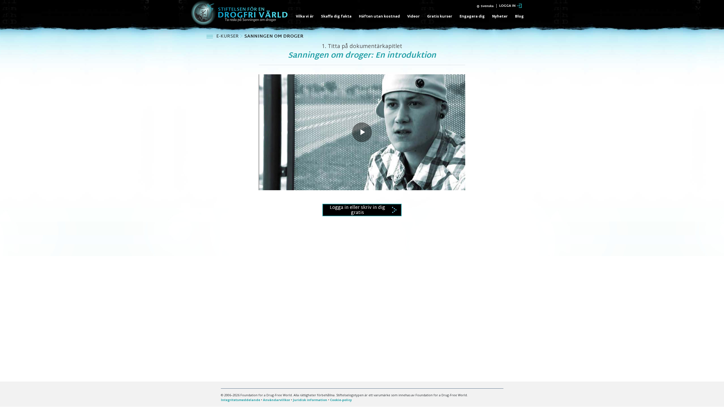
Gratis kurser (439, 16)
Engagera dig (472, 16)
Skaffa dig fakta (336, 16)
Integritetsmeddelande (240, 400)
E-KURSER (228, 37)
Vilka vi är (305, 16)
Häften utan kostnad (379, 16)
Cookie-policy (341, 400)
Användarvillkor (276, 400)
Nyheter (500, 16)
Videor (413, 16)
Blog (519, 16)
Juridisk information (310, 400)
